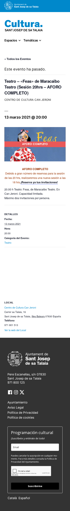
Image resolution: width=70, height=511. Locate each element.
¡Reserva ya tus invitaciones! (39, 182)
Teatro (7, 242)
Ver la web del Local (15, 330)
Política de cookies (20, 417)
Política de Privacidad (22, 412)
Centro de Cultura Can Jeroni (20, 307)
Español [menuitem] (24, 498)
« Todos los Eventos (17, 59)
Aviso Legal (15, 407)
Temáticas (30, 40)
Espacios (10, 40)
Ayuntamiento (17, 402)
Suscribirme (35, 486)
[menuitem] (13, 498)
